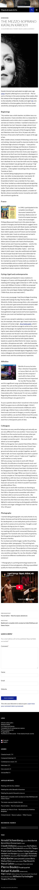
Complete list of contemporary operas (13, 728)
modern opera (15, 861)
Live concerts (5, 769)
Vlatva (11, 876)
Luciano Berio (29, 858)
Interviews (4, 18)
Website (4, 689)
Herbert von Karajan (9, 853)
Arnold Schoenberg (12, 840)
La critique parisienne (7, 726)
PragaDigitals (5, 732)
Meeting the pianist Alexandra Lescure (13, 793)
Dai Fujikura (31, 846)
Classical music (5, 754)
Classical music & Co (9, 10)
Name (3, 672)
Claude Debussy (9, 845)
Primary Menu (36, 9)
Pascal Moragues (18, 864)
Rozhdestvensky (24, 871)
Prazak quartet (24, 867)
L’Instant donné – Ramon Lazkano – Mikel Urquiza (16, 815)
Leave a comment (28, 29)
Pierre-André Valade (28, 864)
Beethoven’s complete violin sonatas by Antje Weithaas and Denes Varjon (19, 623)
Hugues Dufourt (21, 853)
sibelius (13, 874)
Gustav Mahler (17, 851)
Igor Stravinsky (31, 853)
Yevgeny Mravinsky (8, 879)
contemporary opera (22, 846)
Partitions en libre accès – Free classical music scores (17, 733)
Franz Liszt (6, 850)
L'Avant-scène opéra (7, 723)
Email (3, 680)
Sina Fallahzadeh (25, 324)
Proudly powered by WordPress (9, 887)
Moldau (21, 861)
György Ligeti (28, 851)
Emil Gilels (25, 848)
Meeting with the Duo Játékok (10, 786)
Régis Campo (6, 874)
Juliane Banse (13, 856)
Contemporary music (7, 762)
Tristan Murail (33, 874)
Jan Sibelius (5, 856)
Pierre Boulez (9, 867)
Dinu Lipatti (4, 848)
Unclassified (4, 772)
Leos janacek (19, 858)
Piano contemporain (7, 730)
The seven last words (25, 874)
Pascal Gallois (7, 863)
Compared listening (7, 758)
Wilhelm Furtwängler (23, 876)
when (3, 93)
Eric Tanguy (33, 848)
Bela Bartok (32, 840)
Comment (5, 646)
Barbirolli (25, 840)
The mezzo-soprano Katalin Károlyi (12, 802)
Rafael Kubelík (5, 724)
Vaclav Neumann (5, 876)
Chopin (23, 843)
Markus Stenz (6, 861)
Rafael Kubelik (10, 871)
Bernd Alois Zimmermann (11, 843)
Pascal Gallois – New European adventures (14, 614)
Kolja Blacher (7, 858)
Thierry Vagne (17, 29)
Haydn (35, 851)
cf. (32, 101)
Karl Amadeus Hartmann (27, 856)
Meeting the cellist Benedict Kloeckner (13, 789)
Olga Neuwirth (29, 861)
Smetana (18, 874)
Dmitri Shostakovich (15, 848)
